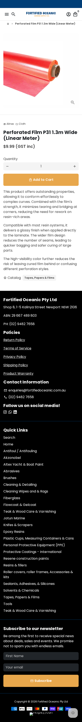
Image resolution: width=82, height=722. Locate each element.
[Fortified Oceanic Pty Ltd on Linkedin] (15, 412)
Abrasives (11, 471)
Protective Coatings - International (32, 551)
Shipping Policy (15, 365)
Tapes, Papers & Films (39, 278)
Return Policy (14, 339)
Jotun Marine (14, 518)
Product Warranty (18, 373)
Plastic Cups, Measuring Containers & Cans (38, 538)
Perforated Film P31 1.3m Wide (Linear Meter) (45, 23)
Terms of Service (17, 348)
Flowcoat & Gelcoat (19, 504)
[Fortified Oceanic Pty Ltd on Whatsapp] (10, 412)
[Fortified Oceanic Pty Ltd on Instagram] (5, 412)
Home (8, 444)
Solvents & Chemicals (21, 590)
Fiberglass (11, 498)
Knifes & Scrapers (18, 524)
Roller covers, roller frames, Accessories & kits (38, 574)
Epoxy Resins (13, 531)
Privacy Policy (14, 356)
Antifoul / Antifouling (20, 451)
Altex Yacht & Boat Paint (23, 464)
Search (9, 437)
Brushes (9, 477)
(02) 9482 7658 (19, 397)
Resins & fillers (15, 565)
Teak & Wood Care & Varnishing (29, 511)
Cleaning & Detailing (20, 484)
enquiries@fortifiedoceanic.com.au (35, 390)
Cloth (21, 124)
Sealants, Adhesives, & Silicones (29, 583)
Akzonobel (12, 457)
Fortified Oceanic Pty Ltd (53, 701)
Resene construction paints (26, 558)
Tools (7, 603)
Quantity (10, 158)
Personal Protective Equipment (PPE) (34, 545)
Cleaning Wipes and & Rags (25, 491)
